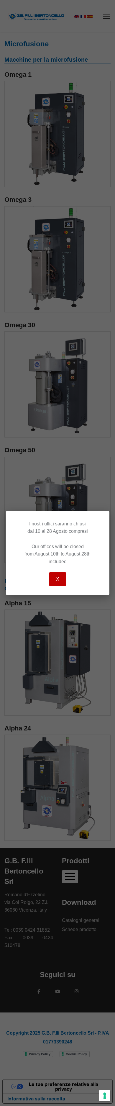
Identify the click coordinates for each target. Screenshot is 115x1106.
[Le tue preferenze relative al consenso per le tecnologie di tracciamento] (104, 1095)
